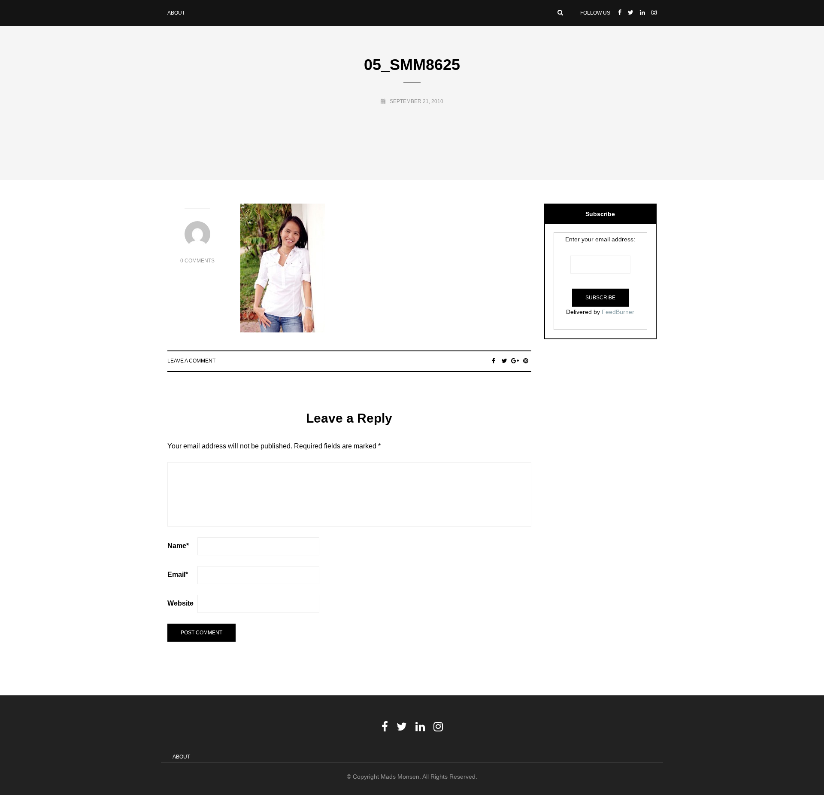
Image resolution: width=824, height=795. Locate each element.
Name (178, 545)
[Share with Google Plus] (515, 360)
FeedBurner (618, 311)
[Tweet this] (504, 360)
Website (180, 603)
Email (177, 574)
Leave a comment (191, 361)
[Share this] (493, 360)
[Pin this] (526, 360)
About (176, 13)
